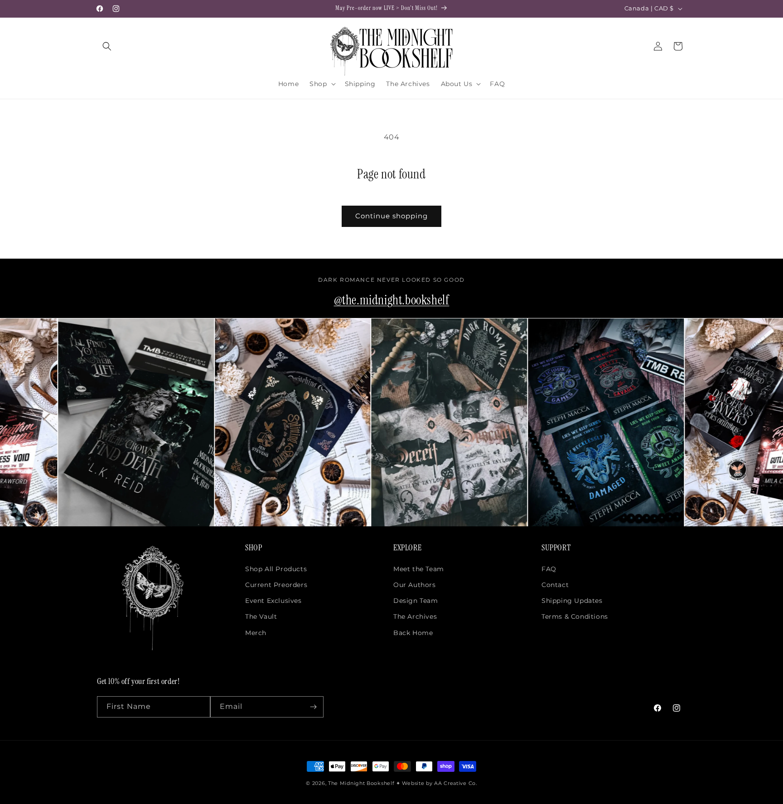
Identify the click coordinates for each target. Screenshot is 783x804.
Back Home (413, 633)
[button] (107, 46)
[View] (103, 422)
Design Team (415, 601)
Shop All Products (276, 569)
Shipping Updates (572, 601)
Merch (255, 633)
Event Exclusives (273, 601)
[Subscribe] (313, 706)
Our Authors (414, 585)
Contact (555, 585)
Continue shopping (391, 216)
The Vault (261, 616)
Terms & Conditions (574, 616)
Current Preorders (276, 585)
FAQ (548, 569)
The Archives (415, 616)
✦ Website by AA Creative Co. (436, 783)
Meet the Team (418, 569)
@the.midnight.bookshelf (392, 300)
